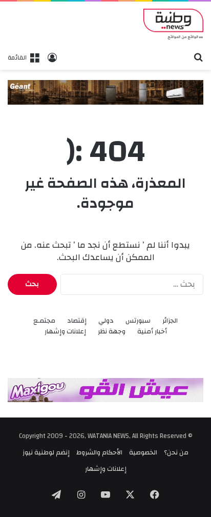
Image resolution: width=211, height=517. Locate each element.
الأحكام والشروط (99, 452)
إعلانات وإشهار (65, 331)
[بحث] (198, 57)
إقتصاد (77, 320)
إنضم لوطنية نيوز (46, 452)
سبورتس (138, 320)
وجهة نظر (111, 331)
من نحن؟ (176, 452)
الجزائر (170, 320)
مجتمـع (44, 320)
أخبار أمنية (152, 331)
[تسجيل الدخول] (52, 57)
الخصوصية (143, 452)
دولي (106, 320)
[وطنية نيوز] (173, 24)
